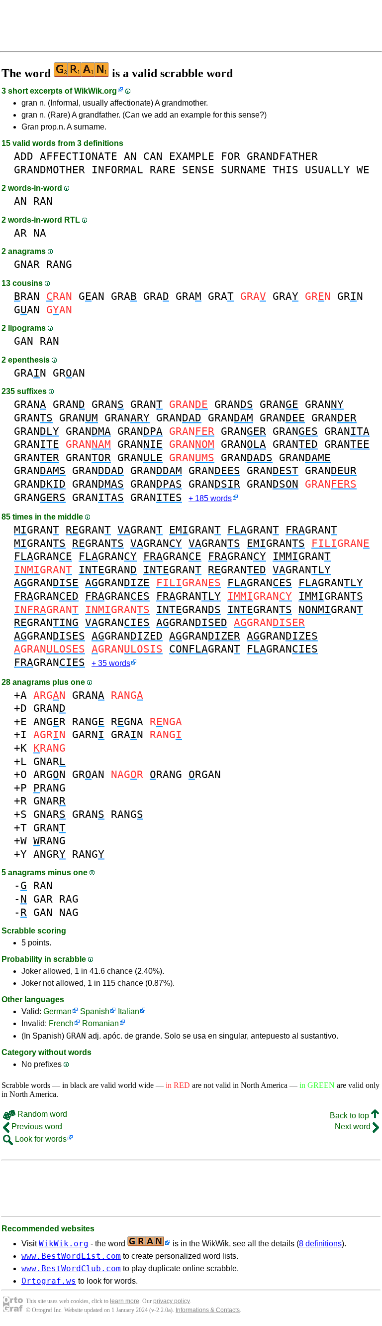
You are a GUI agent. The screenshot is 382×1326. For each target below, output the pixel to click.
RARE (163, 169)
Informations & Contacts (208, 1310)
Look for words (40, 1139)
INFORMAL (117, 169)
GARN (88, 734)
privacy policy (171, 1301)
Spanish (94, 1011)
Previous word (35, 1126)
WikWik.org (95, 91)
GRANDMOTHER (49, 169)
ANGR (49, 721)
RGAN (205, 774)
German (57, 1011)
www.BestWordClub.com (71, 1268)
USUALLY (327, 169)
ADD (23, 156)
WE (363, 169)
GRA (124, 296)
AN (130, 156)
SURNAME (243, 169)
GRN (350, 296)
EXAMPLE (191, 156)
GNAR (27, 264)
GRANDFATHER (282, 156)
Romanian (100, 1023)
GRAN (30, 373)
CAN (153, 156)
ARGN (49, 774)
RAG (69, 899)
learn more (124, 1301)
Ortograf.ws (48, 1281)
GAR (43, 899)
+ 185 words (210, 498)
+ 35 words (111, 663)
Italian (128, 1011)
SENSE (198, 169)
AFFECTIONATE (78, 156)
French (61, 1023)
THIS (285, 169)
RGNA (127, 721)
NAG (69, 912)
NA (39, 233)
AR (20, 233)
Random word (41, 1114)
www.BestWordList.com (71, 1256)
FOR (230, 156)
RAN (43, 201)
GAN (91, 296)
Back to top (350, 1115)
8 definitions (320, 1243)
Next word (354, 1126)
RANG (59, 264)
